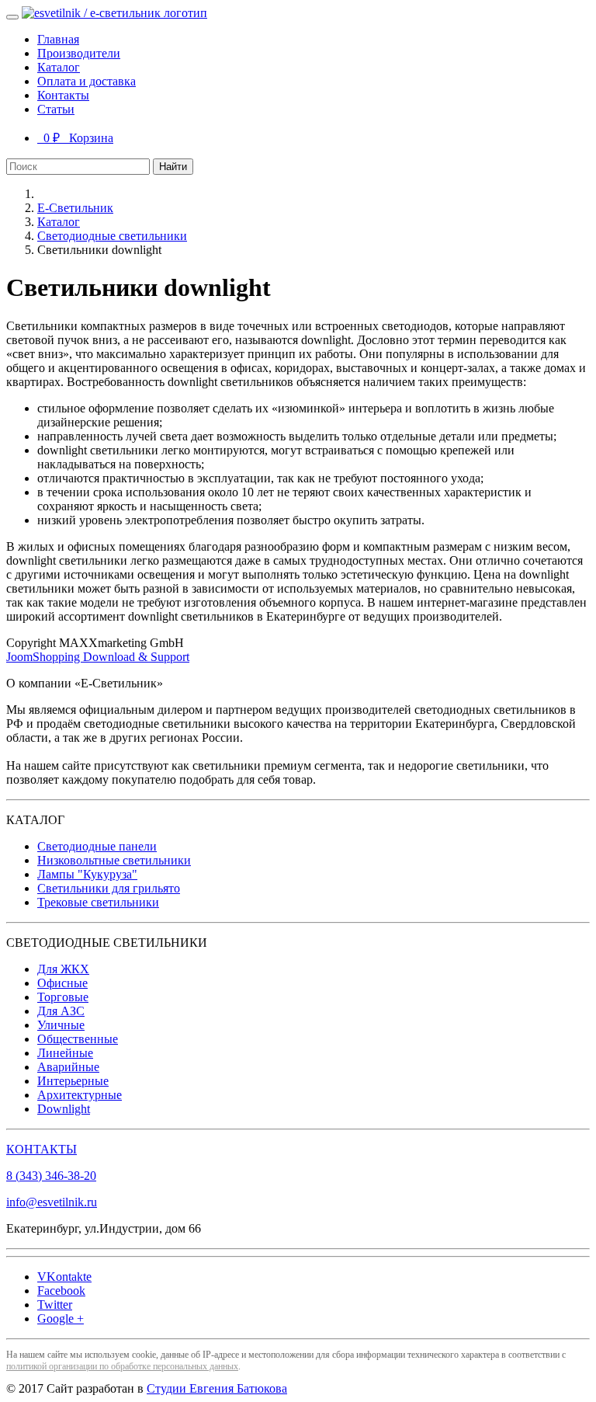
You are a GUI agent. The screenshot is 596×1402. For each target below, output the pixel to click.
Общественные (77, 1038)
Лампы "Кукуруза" (87, 874)
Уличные (61, 1024)
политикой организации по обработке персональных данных (122, 1366)
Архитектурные (79, 1094)
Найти (173, 166)
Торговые (62, 997)
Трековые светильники (98, 902)
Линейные (65, 1052)
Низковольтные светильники (114, 860)
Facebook (61, 1290)
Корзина (75, 137)
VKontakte (64, 1276)
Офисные (62, 983)
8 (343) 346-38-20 (51, 1175)
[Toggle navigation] (12, 17)
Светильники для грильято (108, 888)
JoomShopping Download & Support (97, 656)
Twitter (54, 1304)
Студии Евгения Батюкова (217, 1388)
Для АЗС (61, 1011)
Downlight (63, 1108)
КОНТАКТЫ (41, 1149)
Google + (60, 1318)
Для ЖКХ (63, 969)
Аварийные (68, 1066)
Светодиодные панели (97, 846)
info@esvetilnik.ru (51, 1202)
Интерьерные (73, 1080)
